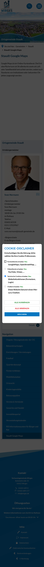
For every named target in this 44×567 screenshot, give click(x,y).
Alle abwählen (22, 308)
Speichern (22, 314)
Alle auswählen (22, 302)
